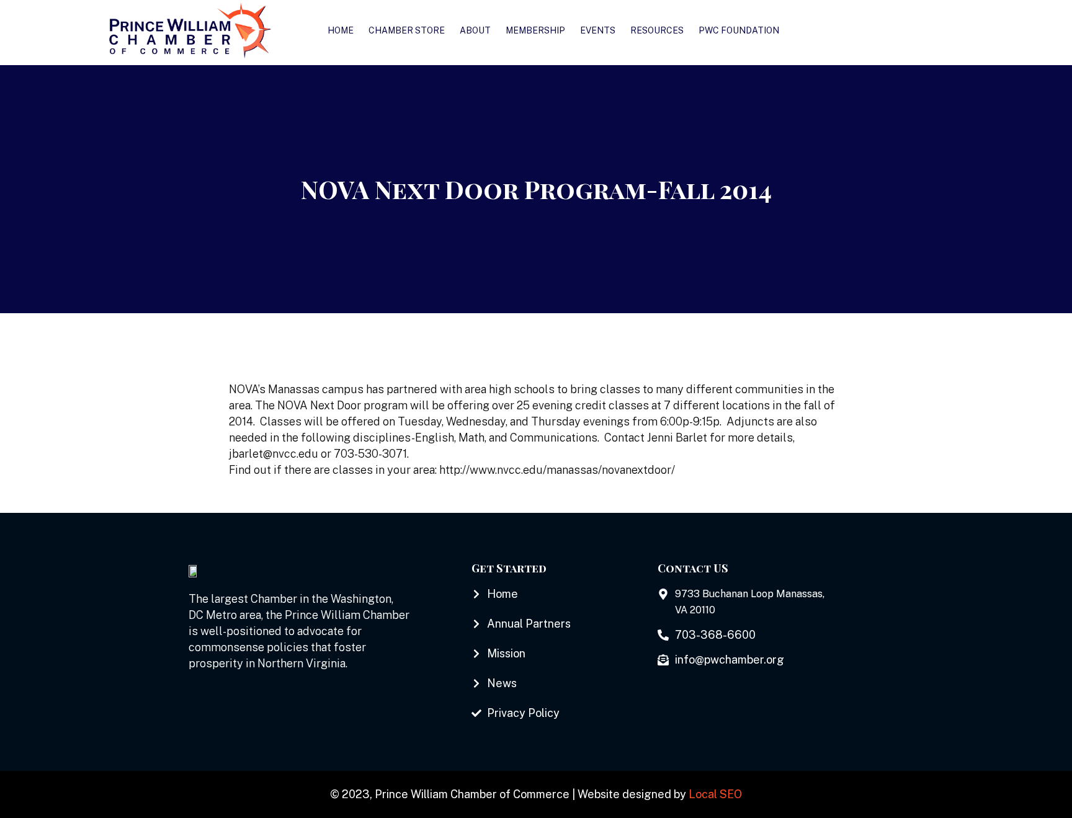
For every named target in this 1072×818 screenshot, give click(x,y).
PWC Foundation (739, 30)
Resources (657, 30)
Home (341, 30)
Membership (535, 30)
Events (597, 30)
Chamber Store (406, 30)
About (475, 30)
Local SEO (715, 794)
